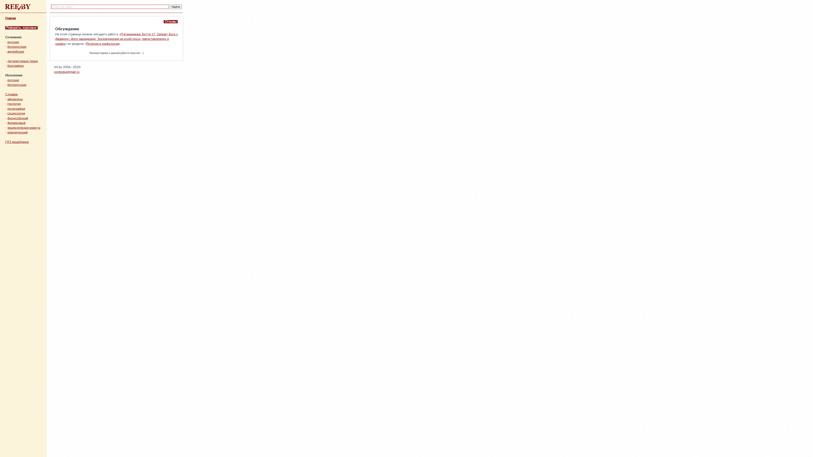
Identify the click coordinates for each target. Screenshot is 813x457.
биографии (15, 65)
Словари (11, 94)
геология (14, 104)
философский (17, 118)
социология (16, 113)
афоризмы (15, 99)
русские (13, 42)
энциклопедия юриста (23, 127)
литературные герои (22, 61)
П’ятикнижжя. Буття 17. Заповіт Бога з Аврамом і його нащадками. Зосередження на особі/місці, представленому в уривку (116, 39)
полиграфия (16, 108)
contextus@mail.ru (66, 72)
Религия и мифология (102, 43)
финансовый (16, 123)
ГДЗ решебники (17, 142)
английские (15, 51)
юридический (17, 132)
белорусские (16, 46)
